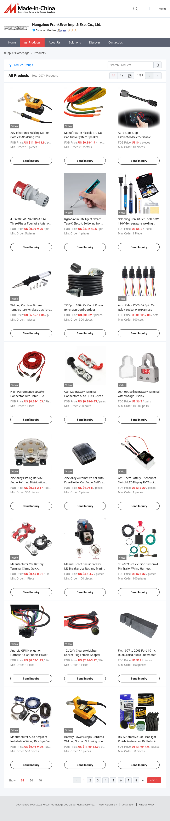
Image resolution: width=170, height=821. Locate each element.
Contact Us (115, 42)
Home (12, 42)
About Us (55, 42)
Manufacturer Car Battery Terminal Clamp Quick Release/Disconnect (27, 568)
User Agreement (108, 804)
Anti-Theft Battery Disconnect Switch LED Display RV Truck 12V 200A (137, 482)
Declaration (127, 804)
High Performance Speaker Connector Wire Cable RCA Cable (27, 396)
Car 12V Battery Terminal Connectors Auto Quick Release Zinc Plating (84, 396)
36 (31, 780)
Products (34, 42)
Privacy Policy (146, 804)
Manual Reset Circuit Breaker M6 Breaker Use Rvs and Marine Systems (84, 568)
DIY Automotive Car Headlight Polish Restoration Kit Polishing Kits (138, 741)
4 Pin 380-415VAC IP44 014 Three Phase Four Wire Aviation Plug (30, 223)
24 (22, 780)
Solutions (75, 42)
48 (40, 780)
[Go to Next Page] (157, 75)
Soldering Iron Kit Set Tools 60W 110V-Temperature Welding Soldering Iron (138, 223)
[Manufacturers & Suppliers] (30, 8)
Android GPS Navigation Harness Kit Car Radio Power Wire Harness (28, 654)
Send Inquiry (31, 160)
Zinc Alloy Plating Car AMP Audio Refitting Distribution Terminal (27, 482)
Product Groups (22, 65)
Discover (94, 42)
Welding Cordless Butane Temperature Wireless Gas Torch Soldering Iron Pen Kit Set (31, 309)
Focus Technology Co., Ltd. (58, 804)
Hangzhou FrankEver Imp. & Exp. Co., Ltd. (66, 24)
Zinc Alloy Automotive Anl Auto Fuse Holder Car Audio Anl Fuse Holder (84, 482)
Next (152, 780)
